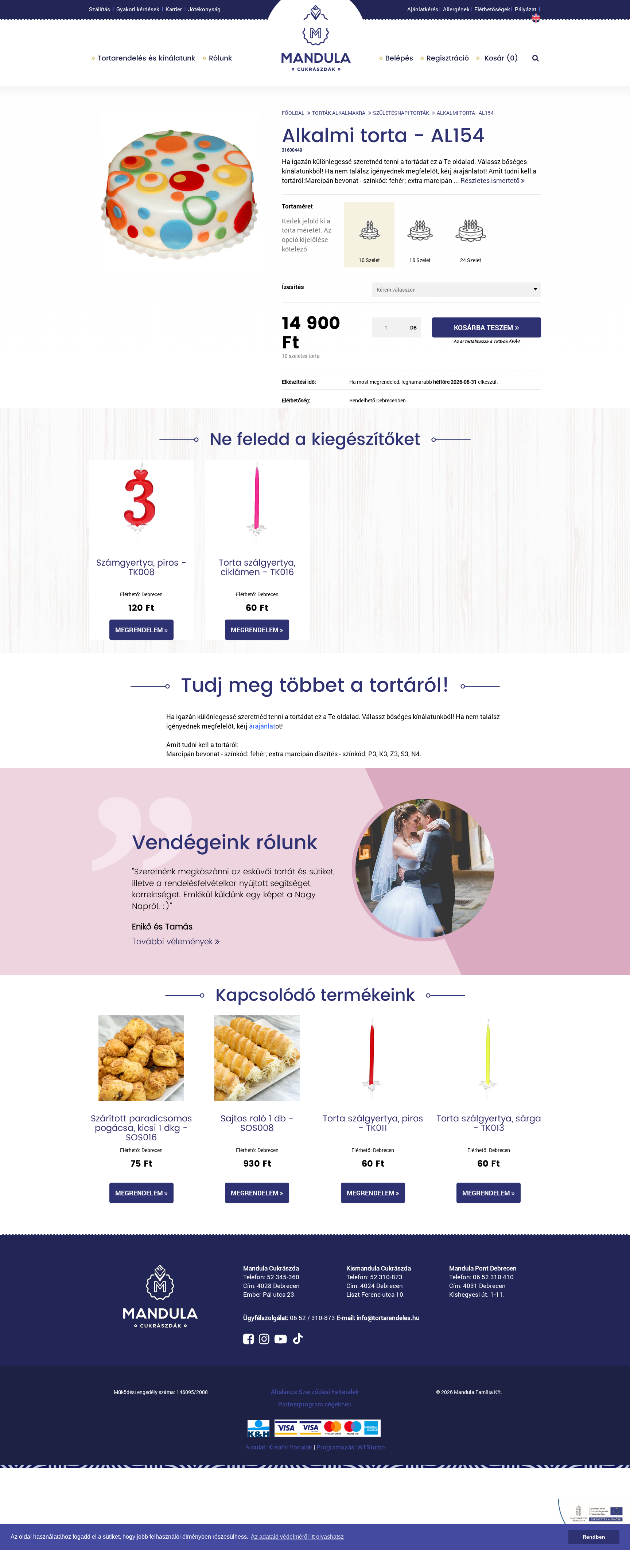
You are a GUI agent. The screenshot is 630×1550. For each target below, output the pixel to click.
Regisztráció (448, 58)
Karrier (174, 9)
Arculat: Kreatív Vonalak (279, 1447)
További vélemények (173, 941)
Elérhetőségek (492, 9)
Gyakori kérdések (137, 9)
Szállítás (99, 9)
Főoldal (293, 112)
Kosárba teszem (484, 327)
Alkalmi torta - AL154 (465, 112)
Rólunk (220, 58)
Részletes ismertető (490, 180)
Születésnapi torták (401, 112)
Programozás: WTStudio (350, 1447)
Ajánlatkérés (422, 9)
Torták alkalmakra (338, 112)
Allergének (456, 9)
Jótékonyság (204, 9)
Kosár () (500, 58)
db (413, 327)
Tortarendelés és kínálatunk (146, 58)
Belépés (399, 58)
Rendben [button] (594, 1537)
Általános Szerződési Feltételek (315, 1391)
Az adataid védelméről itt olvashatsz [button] (297, 1537)
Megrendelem (139, 629)
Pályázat (525, 9)
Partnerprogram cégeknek (314, 1404)
